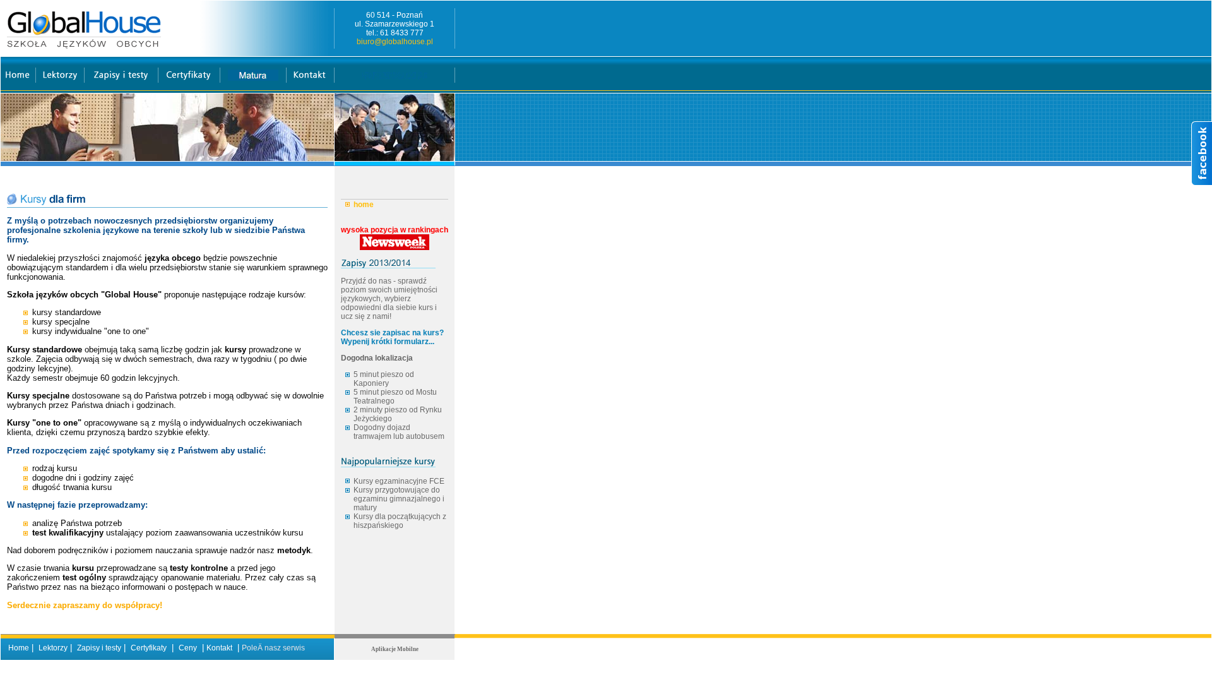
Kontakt (219, 647)
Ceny (188, 647)
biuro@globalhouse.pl (395, 41)
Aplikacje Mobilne (395, 649)
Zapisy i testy (99, 647)
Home (18, 647)
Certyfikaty (149, 647)
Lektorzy (53, 647)
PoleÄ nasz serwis (273, 647)
